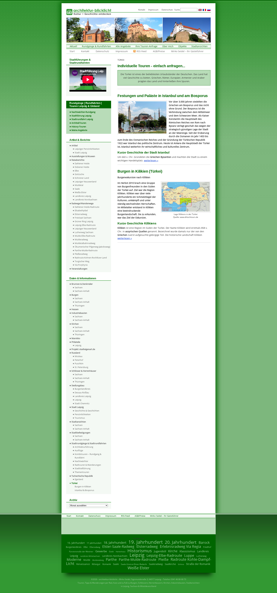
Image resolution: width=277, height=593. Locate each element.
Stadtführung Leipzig (81, 115)
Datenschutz (102, 51)
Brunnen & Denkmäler (82, 283)
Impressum (122, 51)
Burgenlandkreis (82, 388)
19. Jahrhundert (145, 542)
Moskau (78, 356)
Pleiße (163, 559)
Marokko (75, 338)
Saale (77, 188)
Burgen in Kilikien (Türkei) (140, 171)
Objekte (182, 46)
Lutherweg (201, 556)
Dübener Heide (82, 167)
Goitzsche (79, 174)
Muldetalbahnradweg (85, 243)
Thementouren (82, 472)
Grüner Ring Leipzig (84, 221)
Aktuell (73, 46)
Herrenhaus (120, 551)
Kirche (172, 551)
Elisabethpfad (81, 210)
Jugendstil (160, 551)
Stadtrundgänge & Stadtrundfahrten (88, 443)
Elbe (77, 170)
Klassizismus (187, 551)
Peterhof (79, 359)
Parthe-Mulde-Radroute (86, 250)
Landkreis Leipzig (83, 196)
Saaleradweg (156, 564)
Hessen (75, 309)
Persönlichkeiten (83, 414)
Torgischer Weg (82, 261)
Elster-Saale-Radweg (118, 546)
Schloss (181, 564)
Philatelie (75, 342)
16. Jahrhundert (76, 542)
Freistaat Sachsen (83, 217)
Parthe (111, 559)
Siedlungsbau (77, 385)
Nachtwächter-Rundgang (83, 112)
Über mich (167, 46)
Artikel (74, 145)
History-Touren (78, 126)
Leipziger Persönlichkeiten (87, 148)
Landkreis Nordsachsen (86, 199)
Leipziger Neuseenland (85, 181)
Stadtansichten (199, 46)
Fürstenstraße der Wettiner (81, 551)
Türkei (74, 483)
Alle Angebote (123, 46)
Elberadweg (95, 547)
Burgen (74, 294)
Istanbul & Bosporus (84, 490)
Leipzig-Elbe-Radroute (85, 225)
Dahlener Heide (82, 163)
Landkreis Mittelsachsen (90, 556)
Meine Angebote (79, 130)
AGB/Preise (159, 51)
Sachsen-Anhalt (82, 291)
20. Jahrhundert (181, 542)
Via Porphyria (81, 264)
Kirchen (75, 323)
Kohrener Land (82, 177)
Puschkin (79, 363)
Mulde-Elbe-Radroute (85, 235)
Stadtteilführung (82, 468)
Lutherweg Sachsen (84, 232)
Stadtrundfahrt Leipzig (82, 119)
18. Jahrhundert (115, 542)
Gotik (111, 551)
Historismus (139, 551)
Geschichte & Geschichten (87, 410)
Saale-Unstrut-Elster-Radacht (134, 564)
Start (72, 51)
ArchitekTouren (78, 122)
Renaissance (83, 564)
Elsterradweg (81, 214)
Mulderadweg (81, 239)
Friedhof (207, 547)
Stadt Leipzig (81, 152)
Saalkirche (170, 564)
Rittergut (96, 564)
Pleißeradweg (81, 253)
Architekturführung (84, 446)
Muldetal (79, 185)
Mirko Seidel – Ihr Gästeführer (187, 51)
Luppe (189, 555)
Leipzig (78, 345)
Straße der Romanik (198, 564)
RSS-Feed (142, 51)
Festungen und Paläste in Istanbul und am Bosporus (163, 96)
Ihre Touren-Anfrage (146, 46)
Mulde (86, 559)
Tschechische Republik (82, 475)
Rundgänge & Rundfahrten (96, 46)
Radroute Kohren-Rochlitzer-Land (91, 257)
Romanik (106, 564)
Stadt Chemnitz (82, 403)
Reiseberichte (77, 159)
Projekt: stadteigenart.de (83, 349)
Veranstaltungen (79, 268)
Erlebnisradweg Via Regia (180, 546)
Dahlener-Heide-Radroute (87, 206)
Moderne (74, 559)
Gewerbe (101, 551)
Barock (204, 542)
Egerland (79, 479)
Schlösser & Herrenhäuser (83, 370)
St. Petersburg (81, 367)
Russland (75, 352)
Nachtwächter (81, 461)
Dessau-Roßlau (82, 392)
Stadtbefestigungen (80, 432)
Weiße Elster (80, 192)
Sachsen (79, 287)
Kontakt (85, 51)
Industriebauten (79, 312)
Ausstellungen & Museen (83, 156)
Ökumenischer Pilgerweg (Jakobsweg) (92, 246)
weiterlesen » (151, 160)
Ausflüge (79, 450)
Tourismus (80, 417)
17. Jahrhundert (94, 543)
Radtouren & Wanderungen (88, 464)
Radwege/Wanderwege (82, 203)
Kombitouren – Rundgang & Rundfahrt (88, 456)
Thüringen (79, 305)
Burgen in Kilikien (83, 486)
